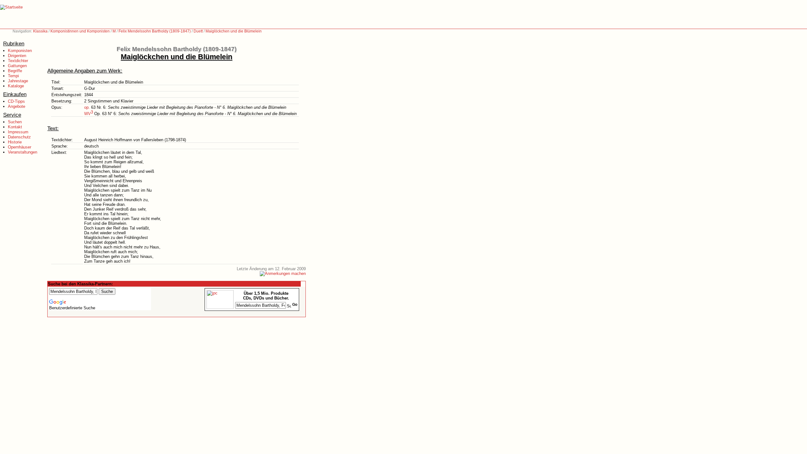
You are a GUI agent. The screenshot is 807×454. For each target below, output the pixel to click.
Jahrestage (18, 81)
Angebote (16, 106)
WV (88, 113)
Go (294, 304)
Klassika (40, 31)
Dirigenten (17, 55)
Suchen (15, 121)
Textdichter (18, 60)
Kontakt (15, 127)
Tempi (13, 75)
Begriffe (15, 70)
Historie (15, 142)
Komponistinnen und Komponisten (80, 31)
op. (87, 107)
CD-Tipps (16, 101)
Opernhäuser (19, 147)
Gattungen (17, 65)
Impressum (18, 132)
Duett (198, 31)
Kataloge (16, 86)
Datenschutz (19, 137)
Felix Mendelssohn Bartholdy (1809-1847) (155, 31)
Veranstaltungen (22, 152)
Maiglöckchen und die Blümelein (234, 31)
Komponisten (20, 50)
